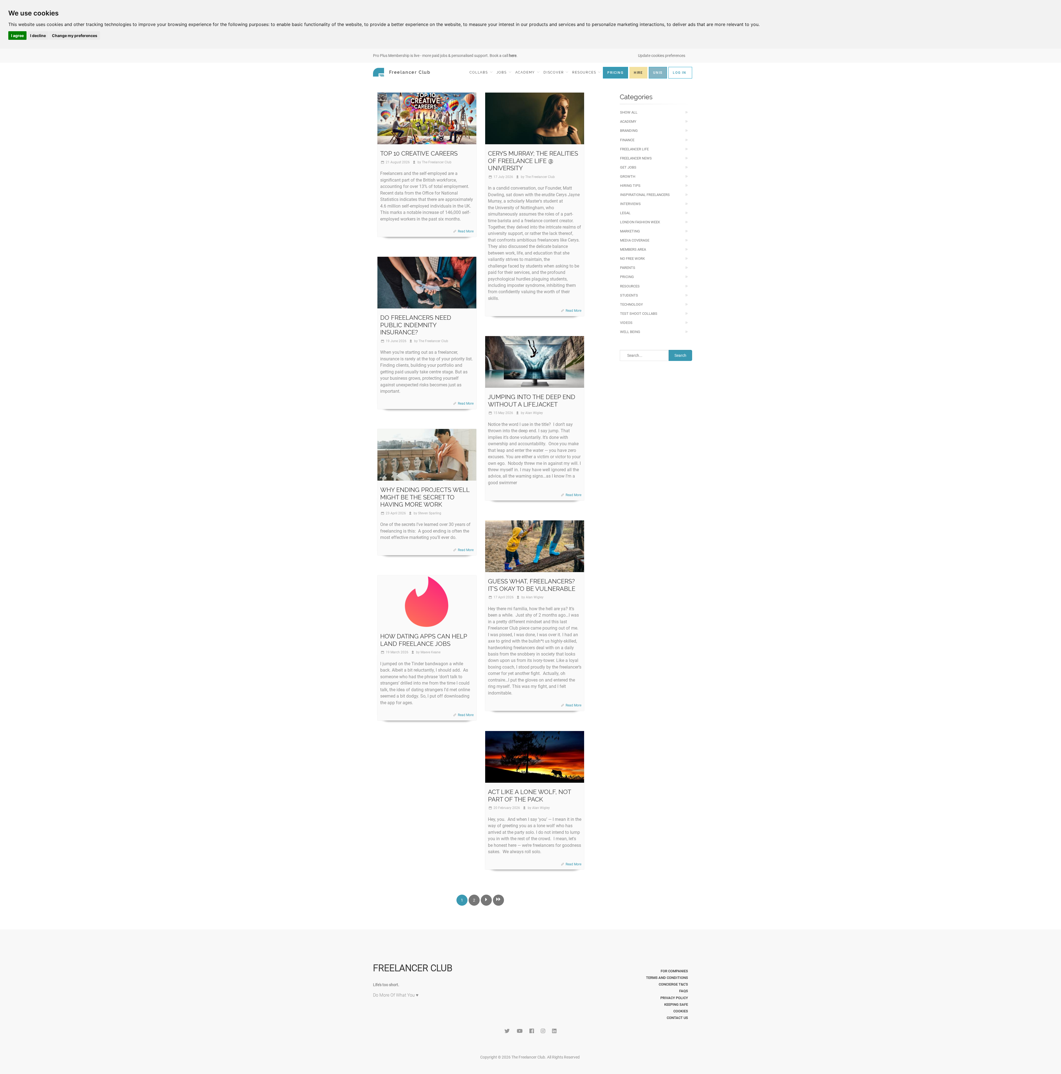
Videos (626, 323)
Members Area (633, 249)
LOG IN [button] (679, 73)
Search (680, 355)
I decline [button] (38, 35)
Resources (630, 286)
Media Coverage (634, 240)
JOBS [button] (502, 72)
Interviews (630, 204)
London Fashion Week (640, 222)
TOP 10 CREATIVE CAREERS (419, 153)
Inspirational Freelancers (645, 195)
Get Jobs (628, 167)
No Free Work (632, 258)
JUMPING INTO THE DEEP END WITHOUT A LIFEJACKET (531, 400)
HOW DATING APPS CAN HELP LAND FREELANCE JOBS (423, 640)
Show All (628, 112)
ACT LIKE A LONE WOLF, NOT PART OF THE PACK (529, 795)
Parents (627, 268)
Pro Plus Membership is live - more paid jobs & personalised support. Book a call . (445, 55)
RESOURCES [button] (584, 72)
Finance (627, 140)
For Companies (674, 971)
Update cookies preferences (661, 55)
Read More (466, 231)
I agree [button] (17, 35)
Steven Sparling (429, 513)
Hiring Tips (630, 186)
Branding (629, 131)
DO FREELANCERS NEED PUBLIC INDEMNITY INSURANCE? (415, 325)
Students (629, 295)
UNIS (658, 73)
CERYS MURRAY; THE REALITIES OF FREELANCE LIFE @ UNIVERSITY (533, 161)
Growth (627, 176)
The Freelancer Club (436, 162)
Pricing (627, 277)
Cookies (680, 1011)
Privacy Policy (674, 998)
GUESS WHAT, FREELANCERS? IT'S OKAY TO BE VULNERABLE (531, 585)
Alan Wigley (534, 413)
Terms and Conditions (667, 978)
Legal (625, 213)
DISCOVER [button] (554, 72)
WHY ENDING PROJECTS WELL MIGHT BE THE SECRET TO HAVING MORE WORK (424, 497)
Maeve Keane (430, 652)
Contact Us (677, 1018)
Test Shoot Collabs (638, 313)
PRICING (615, 73)
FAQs (683, 991)
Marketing (630, 231)
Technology (631, 304)
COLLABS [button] (479, 72)
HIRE (638, 73)
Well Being (630, 332)
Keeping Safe (676, 1004)
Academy (628, 121)
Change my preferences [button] (74, 35)
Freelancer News (636, 158)
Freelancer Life (634, 149)
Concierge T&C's (673, 984)
